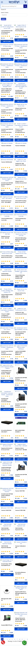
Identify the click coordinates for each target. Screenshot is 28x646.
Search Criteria (4, 12)
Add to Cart (7, 41)
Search (3, 19)
